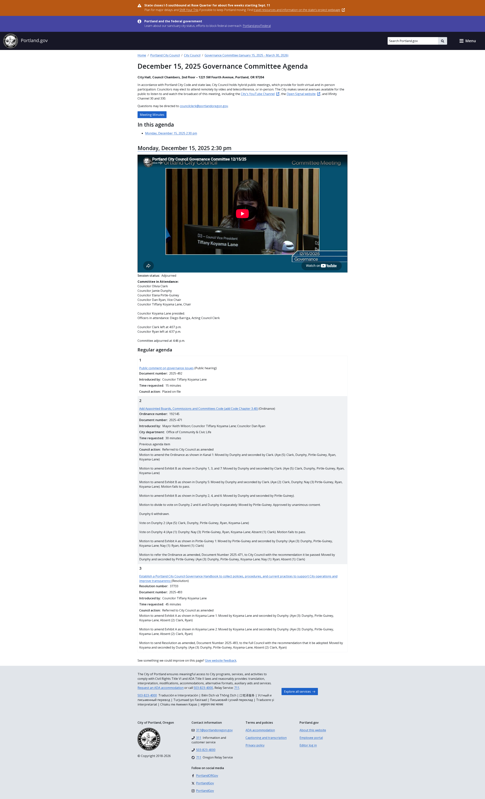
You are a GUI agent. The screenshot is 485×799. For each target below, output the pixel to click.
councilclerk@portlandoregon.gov (204, 106)
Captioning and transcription (266, 738)
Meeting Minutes (152, 115)
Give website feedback (220, 660)
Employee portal (311, 738)
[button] (467, 41)
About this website (313, 730)
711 (236, 688)
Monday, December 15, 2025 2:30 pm (171, 133)
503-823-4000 (203, 688)
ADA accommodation (260, 730)
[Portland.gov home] (25, 40)
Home (142, 55)
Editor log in (308, 745)
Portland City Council (165, 55)
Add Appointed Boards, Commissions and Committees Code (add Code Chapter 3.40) (198, 409)
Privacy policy (255, 745)
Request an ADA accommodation (161, 688)
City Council (192, 55)
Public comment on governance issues (166, 368)
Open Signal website (301, 94)
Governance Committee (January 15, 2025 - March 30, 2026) (246, 55)
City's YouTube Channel (258, 94)
